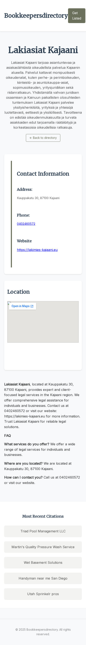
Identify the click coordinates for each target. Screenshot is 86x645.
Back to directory (43, 137)
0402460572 (26, 224)
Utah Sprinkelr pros (43, 594)
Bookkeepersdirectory (36, 15)
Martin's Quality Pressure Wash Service (43, 547)
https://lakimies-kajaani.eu (37, 250)
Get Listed (76, 15)
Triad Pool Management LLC (43, 531)
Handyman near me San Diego (43, 578)
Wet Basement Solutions (43, 562)
